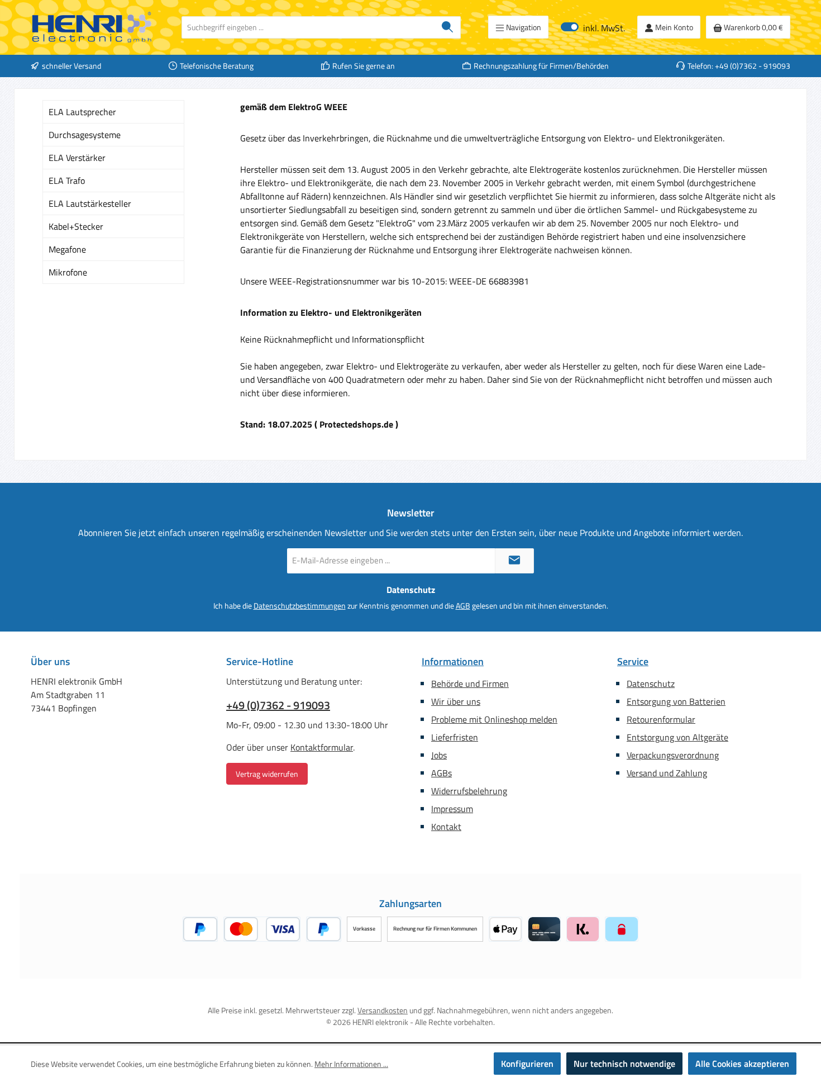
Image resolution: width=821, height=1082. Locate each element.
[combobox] (308, 27)
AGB (463, 605)
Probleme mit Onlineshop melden (494, 719)
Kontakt (446, 826)
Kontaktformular (321, 747)
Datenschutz (651, 683)
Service (632, 661)
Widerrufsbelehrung (469, 791)
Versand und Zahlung (667, 773)
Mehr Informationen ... (351, 1064)
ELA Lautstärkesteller (90, 203)
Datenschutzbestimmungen (300, 605)
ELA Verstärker (77, 157)
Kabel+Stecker (76, 226)
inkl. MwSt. (593, 27)
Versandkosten (382, 1010)
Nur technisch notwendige (624, 1063)
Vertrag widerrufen (267, 774)
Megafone (67, 249)
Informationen (453, 661)
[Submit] (514, 560)
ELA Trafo (67, 180)
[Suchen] (448, 27)
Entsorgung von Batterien (676, 701)
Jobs (439, 755)
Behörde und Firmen (470, 683)
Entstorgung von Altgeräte (677, 737)
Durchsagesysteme (85, 134)
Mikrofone (68, 272)
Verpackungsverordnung (673, 755)
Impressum (452, 808)
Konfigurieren (527, 1063)
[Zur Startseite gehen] (92, 27)
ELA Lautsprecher (82, 111)
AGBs (441, 773)
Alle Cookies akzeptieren (742, 1063)
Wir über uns (455, 701)
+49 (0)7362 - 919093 (278, 705)
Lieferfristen (454, 737)
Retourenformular (661, 719)
